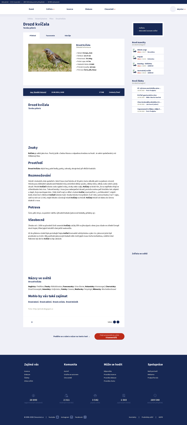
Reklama (151, 374)
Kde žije (68, 35)
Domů (31, 9)
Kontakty (132, 417)
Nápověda (108, 371)
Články (26, 378)
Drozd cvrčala (59, 301)
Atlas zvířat (28, 381)
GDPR (161, 417)
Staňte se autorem (71, 374)
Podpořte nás (153, 378)
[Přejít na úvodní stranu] (24, 19)
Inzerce (70, 9)
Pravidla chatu (109, 381)
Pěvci (51, 19)
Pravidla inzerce (110, 374)
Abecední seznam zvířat (148, 31)
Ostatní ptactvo (41, 19)
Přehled (33, 35)
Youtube (52, 417)
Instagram (65, 417)
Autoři (66, 371)
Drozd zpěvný (46, 301)
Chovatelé (109, 9)
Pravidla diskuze (110, 378)
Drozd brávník (72, 301)
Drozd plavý (33, 301)
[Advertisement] (73, 127)
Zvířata (49, 9)
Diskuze (88, 9)
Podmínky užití (147, 417)
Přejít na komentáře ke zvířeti (109, 336)
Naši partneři (153, 371)
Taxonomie (50, 35)
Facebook (79, 417)
